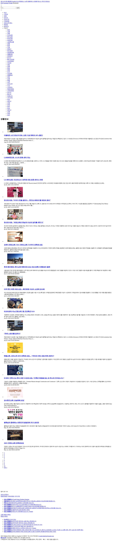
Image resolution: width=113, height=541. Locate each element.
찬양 (8, 104)
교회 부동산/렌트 (6, 514)
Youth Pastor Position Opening (16, 499)
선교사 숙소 (10, 519)
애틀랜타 (30, 1)
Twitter (11, 3)
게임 (8, 64)
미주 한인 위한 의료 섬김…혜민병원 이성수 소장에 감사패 (24, 289)
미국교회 (10, 35)
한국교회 (10, 38)
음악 (8, 68)
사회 (8, 31)
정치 (8, 30)
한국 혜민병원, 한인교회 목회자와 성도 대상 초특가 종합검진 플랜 (27, 267)
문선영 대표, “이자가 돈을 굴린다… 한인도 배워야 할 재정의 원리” (27, 200)
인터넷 (9, 63)
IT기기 (9, 57)
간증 (8, 103)
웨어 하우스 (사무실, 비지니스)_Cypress (20, 528)
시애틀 (35, 1)
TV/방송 (9, 73)
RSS (2, 3)
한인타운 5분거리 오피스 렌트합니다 (19, 523)
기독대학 (6, 21)
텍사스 (39, 1)
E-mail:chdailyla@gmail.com (46, 536)
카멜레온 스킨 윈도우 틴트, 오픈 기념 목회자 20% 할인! (23, 135)
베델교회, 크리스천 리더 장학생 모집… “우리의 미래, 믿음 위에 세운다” (29, 356)
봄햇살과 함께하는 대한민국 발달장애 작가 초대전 (21, 422)
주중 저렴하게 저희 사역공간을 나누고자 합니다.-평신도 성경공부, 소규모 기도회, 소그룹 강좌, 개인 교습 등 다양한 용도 (43, 530)
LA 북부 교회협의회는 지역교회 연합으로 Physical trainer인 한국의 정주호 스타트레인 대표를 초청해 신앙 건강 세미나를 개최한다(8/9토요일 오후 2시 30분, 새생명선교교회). (54, 183)
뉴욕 (25, 1)
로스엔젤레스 (20, 1)
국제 (8, 33)
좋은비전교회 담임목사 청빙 (17, 510)
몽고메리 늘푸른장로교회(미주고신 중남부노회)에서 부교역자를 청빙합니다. (29, 501)
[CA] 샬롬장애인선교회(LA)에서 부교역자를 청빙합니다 (25, 506)
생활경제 (10, 54)
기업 (8, 47)
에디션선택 (4, 1)
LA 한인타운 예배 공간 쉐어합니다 (18, 526)
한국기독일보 (46, 1)
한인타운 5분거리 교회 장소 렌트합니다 (20, 521)
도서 (8, 71)
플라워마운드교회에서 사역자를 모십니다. (19, 503)
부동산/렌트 (4, 516)
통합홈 (10, 1)
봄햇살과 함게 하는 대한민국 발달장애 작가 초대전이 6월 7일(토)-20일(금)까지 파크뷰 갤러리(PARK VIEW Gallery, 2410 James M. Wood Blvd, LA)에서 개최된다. (50, 426)
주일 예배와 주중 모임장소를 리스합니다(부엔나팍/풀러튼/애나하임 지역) (30, 531)
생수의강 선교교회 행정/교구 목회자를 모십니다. (23, 504)
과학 (8, 66)
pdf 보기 (6, 26)
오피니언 (6, 19)
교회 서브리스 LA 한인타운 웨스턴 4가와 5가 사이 (23, 524)
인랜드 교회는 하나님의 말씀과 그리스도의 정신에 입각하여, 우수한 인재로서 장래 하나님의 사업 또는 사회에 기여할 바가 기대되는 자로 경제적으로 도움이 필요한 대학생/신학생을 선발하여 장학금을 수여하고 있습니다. (57, 447)
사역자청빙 (10, 90)
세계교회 (10, 40)
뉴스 (5, 12)
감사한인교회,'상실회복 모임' (14, 400)
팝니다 (9, 94)
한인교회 (10, 37)
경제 (5, 16)
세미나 (9, 101)
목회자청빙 (10, 89)
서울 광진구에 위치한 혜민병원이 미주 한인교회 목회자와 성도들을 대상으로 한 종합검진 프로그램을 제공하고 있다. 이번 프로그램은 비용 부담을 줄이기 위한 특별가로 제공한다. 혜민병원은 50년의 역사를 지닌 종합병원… (57, 271)
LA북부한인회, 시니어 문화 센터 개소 (17, 157)
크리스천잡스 (5, 494)
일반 (8, 106)
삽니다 (9, 92)
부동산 (9, 49)
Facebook (6, 3)
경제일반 (10, 56)
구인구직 (10, 97)
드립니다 (10, 96)
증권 (8, 45)
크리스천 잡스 (8, 23)
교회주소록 (10, 42)
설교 (8, 99)
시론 (8, 82)
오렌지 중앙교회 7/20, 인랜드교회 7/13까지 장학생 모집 (23, 245)
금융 (8, 43)
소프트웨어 (10, 61)
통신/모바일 (10, 59)
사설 (8, 78)
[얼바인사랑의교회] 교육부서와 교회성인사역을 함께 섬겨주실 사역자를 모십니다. (32, 508)
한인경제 (10, 50)
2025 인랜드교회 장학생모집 (14, 443)
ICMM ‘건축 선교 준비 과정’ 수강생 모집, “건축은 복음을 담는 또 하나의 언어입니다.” (34, 378)
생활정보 (10, 75)
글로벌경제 (10, 52)
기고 (8, 85)
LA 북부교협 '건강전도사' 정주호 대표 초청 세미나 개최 (23, 180)
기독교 (6, 14)
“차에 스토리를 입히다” (12, 333)
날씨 (8, 77)
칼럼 (8, 80)
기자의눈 (10, 87)
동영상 (6, 24)
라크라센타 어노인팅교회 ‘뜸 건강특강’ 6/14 (19, 311)
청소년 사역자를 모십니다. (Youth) (18, 511)
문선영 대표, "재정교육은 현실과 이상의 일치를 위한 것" (24, 222)
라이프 (6, 17)
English (14, 1)
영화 (8, 70)
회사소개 (3, 537)
